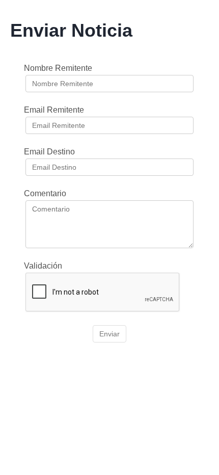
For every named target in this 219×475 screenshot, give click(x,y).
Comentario (45, 193)
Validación (43, 265)
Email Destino (49, 151)
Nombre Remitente (58, 68)
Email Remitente (54, 109)
